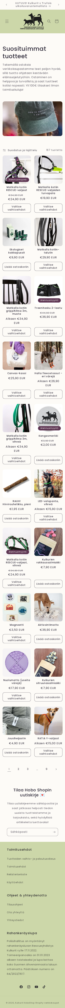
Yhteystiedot (15, 920)
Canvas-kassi (16, 373)
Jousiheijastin (16, 738)
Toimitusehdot (16, 866)
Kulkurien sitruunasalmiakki (48, 682)
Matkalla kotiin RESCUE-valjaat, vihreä (16, 562)
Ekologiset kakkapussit (16, 251)
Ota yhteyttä (15, 912)
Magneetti (17, 624)
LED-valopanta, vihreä (48, 503)
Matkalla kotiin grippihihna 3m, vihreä (16, 438)
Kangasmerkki (48, 435)
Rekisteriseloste (17, 874)
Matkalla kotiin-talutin (48, 251)
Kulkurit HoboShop (25, 1002)
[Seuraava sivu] (56, 769)
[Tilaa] (54, 832)
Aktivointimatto (48, 624)
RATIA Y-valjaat (48, 738)
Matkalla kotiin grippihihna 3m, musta (16, 311)
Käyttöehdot (15, 882)
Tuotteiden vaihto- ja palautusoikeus (31, 859)
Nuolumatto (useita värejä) (16, 682)
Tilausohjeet (15, 904)
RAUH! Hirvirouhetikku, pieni (17, 503)
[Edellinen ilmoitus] (6, 4)
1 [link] (9, 769)
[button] (7, 21)
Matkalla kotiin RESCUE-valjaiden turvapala (48, 190)
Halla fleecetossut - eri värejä (48, 375)
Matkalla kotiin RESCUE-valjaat (16, 189)
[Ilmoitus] (58, 4)
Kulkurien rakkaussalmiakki (48, 561)
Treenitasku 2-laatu (48, 308)
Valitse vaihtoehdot (17, 208)
